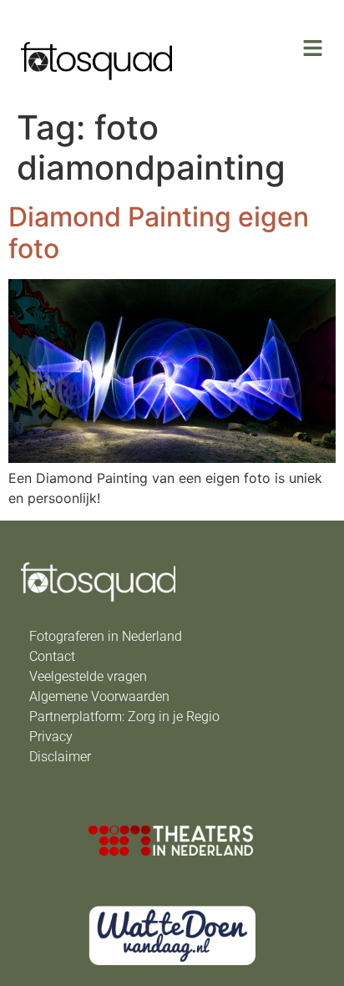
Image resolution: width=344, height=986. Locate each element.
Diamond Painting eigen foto (158, 233)
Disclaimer (60, 757)
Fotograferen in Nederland (105, 636)
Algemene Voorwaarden (99, 696)
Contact (52, 656)
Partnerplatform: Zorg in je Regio (124, 716)
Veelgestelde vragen (88, 676)
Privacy (51, 737)
